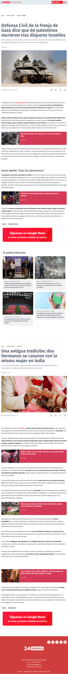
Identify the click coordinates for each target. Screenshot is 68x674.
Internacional (11, 15)
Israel (24, 154)
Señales (57, 2)
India (4, 608)
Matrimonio (12, 608)
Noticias (19, 346)
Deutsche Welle (21, 15)
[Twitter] (60, 90)
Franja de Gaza (13, 224)
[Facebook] (56, 90)
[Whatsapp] (51, 90)
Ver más (23, 140)
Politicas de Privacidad (34, 667)
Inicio (3, 15)
